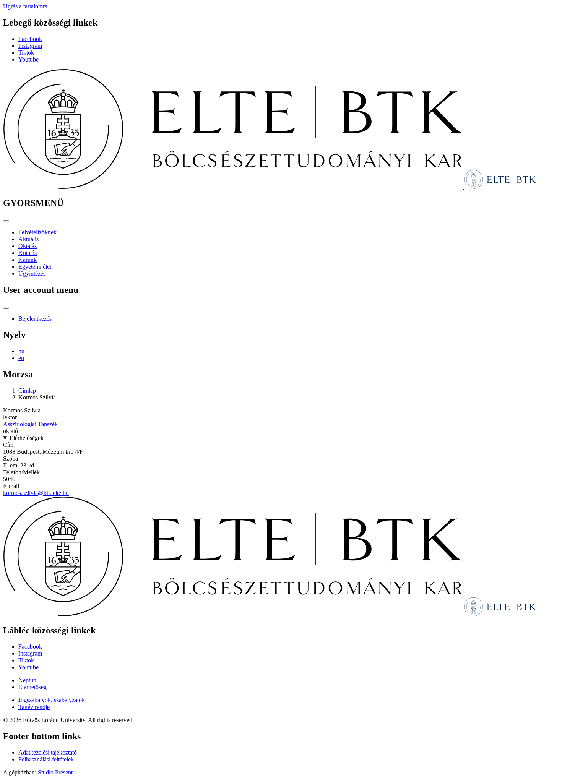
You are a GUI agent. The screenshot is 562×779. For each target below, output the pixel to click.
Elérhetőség (32, 687)
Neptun (27, 680)
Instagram (30, 45)
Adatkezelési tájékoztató (47, 752)
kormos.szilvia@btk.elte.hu (36, 493)
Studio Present (55, 772)
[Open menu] (6, 221)
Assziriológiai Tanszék (30, 424)
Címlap (27, 390)
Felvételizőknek (37, 232)
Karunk (27, 259)
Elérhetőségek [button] (27, 438)
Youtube (28, 59)
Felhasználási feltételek (46, 759)
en (21, 358)
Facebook (30, 39)
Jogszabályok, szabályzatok (51, 700)
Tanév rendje (34, 707)
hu (21, 351)
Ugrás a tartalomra (25, 6)
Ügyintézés (31, 273)
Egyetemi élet (34, 266)
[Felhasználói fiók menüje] (6, 308)
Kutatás (27, 253)
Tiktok (26, 52)
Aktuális (28, 239)
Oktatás (27, 246)
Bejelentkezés (35, 318)
